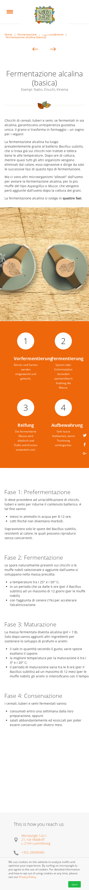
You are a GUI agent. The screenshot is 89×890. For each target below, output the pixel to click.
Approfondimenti (52, 34)
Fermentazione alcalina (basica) (26, 37)
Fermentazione (27, 34)
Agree (74, 884)
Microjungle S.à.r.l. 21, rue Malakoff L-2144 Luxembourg (35, 839)
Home (8, 34)
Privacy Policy (27, 877)
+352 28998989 (32, 852)
